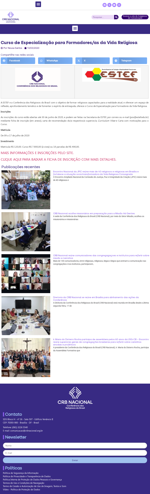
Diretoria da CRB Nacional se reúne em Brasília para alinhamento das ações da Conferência (96, 298)
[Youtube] (114, 5)
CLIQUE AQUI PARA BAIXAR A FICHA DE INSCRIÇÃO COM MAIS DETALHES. (58, 159)
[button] (38, 4)
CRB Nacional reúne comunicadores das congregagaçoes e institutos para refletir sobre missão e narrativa (101, 257)
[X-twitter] (109, 5)
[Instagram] (119, 5)
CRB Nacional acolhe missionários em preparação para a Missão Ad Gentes (94, 213)
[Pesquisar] (116, 17)
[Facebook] (105, 5)
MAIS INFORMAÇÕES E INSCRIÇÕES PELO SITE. (37, 152)
